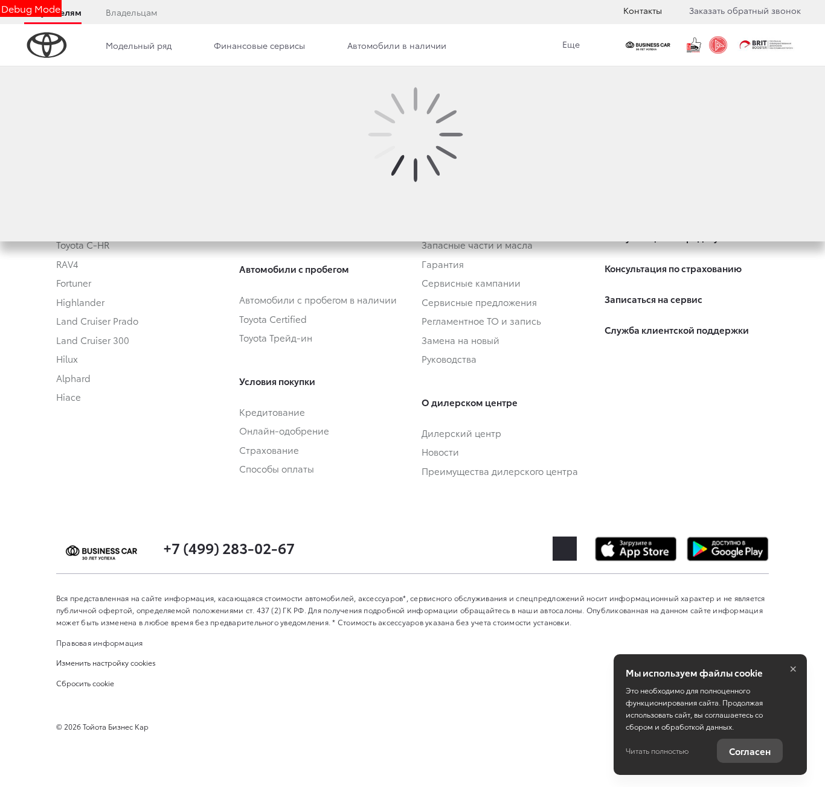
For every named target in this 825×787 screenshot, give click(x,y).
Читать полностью (657, 750)
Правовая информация (99, 642)
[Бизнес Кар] (649, 45)
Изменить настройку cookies (106, 662)
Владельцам (131, 12)
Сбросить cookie (85, 683)
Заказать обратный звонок (745, 10)
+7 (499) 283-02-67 (229, 547)
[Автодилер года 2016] (718, 45)
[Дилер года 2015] (694, 45)
